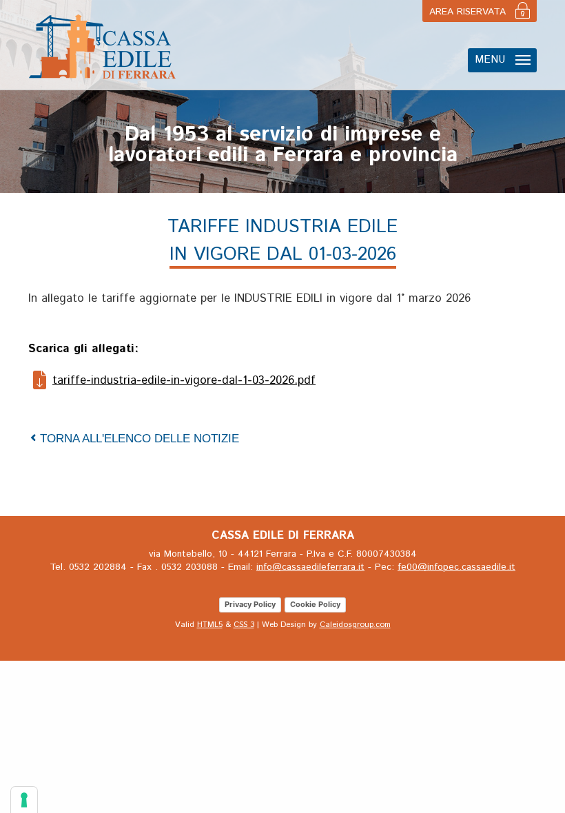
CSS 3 (244, 624)
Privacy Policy (250, 604)
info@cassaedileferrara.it (310, 567)
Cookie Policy (315, 604)
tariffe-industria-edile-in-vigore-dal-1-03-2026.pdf (184, 380)
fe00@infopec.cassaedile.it (456, 567)
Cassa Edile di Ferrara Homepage (102, 46)
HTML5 (210, 624)
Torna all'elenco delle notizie (139, 438)
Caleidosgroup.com (355, 624)
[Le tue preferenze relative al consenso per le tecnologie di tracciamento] (24, 800)
